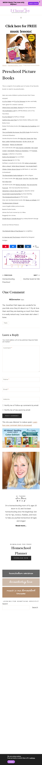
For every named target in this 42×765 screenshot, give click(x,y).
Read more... (21, 526)
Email (6, 389)
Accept (11, 762)
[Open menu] (21, 17)
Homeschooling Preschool (8, 278)
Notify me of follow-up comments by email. (21, 405)
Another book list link (31, 277)
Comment (7, 348)
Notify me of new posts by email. (17, 410)
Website (6, 399)
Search (5, 604)
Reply (5, 323)
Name (6, 379)
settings (32, 758)
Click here (13, 26)
